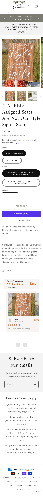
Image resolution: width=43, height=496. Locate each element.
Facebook (25, 417)
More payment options (21, 220)
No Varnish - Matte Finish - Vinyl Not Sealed (21, 173)
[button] (6, 6)
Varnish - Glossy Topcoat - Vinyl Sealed (21, 182)
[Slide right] (40, 96)
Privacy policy (33, 481)
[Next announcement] (38, 18)
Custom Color (12, 160)
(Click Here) (13, 433)
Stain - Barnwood (14, 153)
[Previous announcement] (4, 18)
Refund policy (20, 481)
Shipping (5, 135)
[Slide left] (2, 96)
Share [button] (8, 270)
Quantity (5, 190)
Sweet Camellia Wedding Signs (21, 478)
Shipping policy (30, 485)
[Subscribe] (35, 384)
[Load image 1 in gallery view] (10, 96)
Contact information (22, 489)
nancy (13, 319)
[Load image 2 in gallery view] (21, 96)
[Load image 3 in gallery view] (32, 96)
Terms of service (16, 485)
